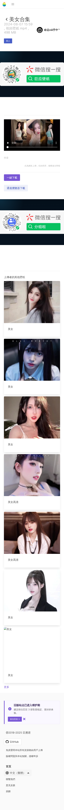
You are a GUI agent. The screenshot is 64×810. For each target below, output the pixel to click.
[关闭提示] (24, 719)
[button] (13, 4)
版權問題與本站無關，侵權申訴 (22, 756)
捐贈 (8, 791)
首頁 (8, 766)
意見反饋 (10, 785)
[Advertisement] (32, 130)
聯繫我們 (10, 779)
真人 (8, 41)
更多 (6, 687)
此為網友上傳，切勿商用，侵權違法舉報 (42, 165)
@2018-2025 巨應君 (18, 732)
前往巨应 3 (15, 719)
